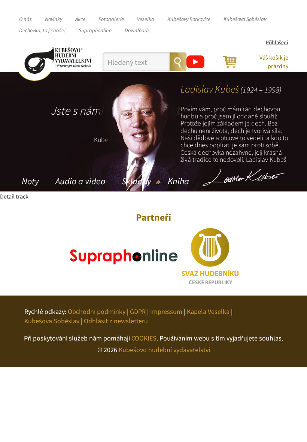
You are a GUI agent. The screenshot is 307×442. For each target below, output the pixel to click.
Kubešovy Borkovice (188, 19)
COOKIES (143, 338)
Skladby (136, 181)
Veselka (145, 19)
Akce (80, 19)
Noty (30, 181)
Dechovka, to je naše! (42, 30)
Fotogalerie (111, 19)
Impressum (166, 311)
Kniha (178, 181)
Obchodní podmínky (96, 311)
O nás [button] (25, 19)
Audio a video (80, 181)
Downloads (137, 30)
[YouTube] (195, 62)
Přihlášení (277, 42)
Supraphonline (95, 30)
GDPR (138, 311)
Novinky (53, 19)
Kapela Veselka (208, 311)
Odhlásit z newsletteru (116, 321)
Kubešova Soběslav (245, 19)
